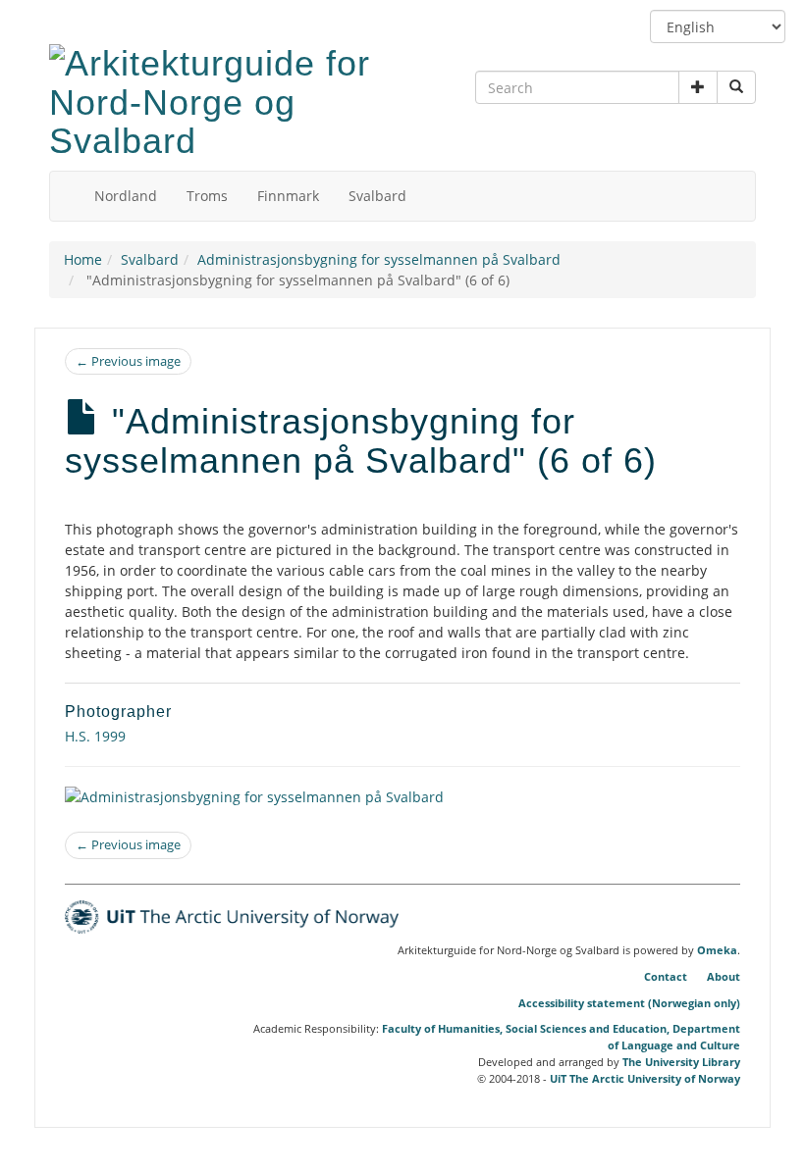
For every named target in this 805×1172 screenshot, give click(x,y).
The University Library (681, 1061)
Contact (665, 976)
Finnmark (288, 195)
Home (83, 259)
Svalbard (377, 195)
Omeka (717, 950)
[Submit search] (736, 87)
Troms (207, 195)
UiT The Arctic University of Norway (645, 1078)
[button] (698, 87)
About (723, 976)
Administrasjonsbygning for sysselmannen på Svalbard (379, 259)
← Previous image (128, 361)
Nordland (125, 195)
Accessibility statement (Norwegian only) (629, 1002)
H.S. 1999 (95, 736)
